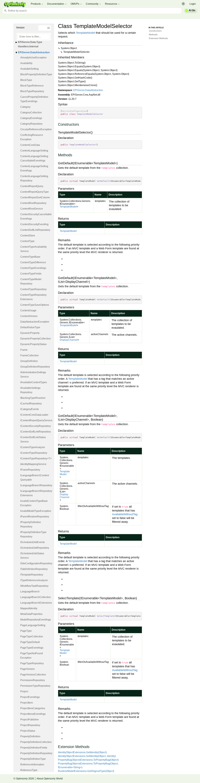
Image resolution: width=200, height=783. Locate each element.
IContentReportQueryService (36, 420)
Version (20, 27)
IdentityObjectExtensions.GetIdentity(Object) (82, 752)
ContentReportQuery (31, 186)
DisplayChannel (69, 339)
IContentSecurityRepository (35, 426)
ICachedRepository (31, 403)
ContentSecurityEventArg (34, 224)
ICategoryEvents (29, 409)
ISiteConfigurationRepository (36, 563)
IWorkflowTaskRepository (34, 586)
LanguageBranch (30, 591)
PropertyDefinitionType (33, 759)
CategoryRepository (31, 123)
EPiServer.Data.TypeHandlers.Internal (30, 44)
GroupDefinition (29, 361)
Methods (153, 34)
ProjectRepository (30, 725)
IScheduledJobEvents (32, 542)
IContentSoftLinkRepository (35, 431)
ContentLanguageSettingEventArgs (34, 168)
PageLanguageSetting (32, 625)
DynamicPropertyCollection (35, 338)
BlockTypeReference (32, 85)
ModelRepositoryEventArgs (35, 619)
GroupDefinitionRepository (35, 366)
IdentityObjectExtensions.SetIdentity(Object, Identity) (87, 756)
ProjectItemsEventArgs (33, 714)
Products (37, 3)
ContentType (27, 241)
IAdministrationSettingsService (33, 374)
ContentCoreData (30, 145)
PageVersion (27, 669)
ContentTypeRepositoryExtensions (33, 297)
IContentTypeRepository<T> (36, 458)
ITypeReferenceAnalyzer (34, 580)
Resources (112, 3)
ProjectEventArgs (30, 697)
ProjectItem (26, 702)
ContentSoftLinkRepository (35, 230)
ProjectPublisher (29, 719)
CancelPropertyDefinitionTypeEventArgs (34, 99)
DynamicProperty (30, 333)
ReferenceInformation (32, 764)
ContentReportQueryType (34, 191)
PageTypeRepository (32, 663)
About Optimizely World (50, 778)
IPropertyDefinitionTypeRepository (33, 534)
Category (25, 107)
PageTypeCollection (31, 636)
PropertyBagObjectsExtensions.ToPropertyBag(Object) (88, 759)
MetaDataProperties (31, 614)
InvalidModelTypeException (35, 511)
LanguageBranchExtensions (36, 602)
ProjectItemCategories (32, 708)
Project (24, 691)
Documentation (57, 3)
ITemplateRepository (31, 574)
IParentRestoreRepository (34, 516)
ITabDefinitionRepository (34, 569)
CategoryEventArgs (31, 118)
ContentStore (27, 235)
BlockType (26, 80)
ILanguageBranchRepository (36, 485)
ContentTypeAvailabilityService (33, 248)
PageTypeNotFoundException (31, 655)
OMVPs (76, 3)
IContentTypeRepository (33, 453)
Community (93, 3)
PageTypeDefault (30, 642)
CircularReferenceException (36, 129)
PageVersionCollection (33, 674)
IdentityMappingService (33, 464)
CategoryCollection (31, 112)
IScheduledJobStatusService (32, 555)
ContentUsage (28, 310)
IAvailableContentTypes (33, 382)
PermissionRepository (32, 680)
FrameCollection (29, 355)
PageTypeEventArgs (31, 647)
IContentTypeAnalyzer (32, 447)
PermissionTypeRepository (35, 685)
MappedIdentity (28, 608)
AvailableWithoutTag (125, 514)
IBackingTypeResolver (32, 398)
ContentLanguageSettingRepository (34, 178)
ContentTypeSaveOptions (34, 305)
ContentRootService (31, 208)
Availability (26, 63)
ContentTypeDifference (33, 262)
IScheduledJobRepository (34, 547)
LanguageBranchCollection (35, 597)
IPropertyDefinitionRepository (30, 524)
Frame (24, 349)
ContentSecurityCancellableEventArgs (36, 216)
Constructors (155, 31)
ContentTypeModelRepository (30, 281)
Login (193, 3)
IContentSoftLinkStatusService (33, 439)
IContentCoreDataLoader (34, 414)
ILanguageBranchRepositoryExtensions (36, 493)
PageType (26, 631)
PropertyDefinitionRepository (36, 753)
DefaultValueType (30, 327)
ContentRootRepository (33, 203)
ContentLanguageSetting (34, 150)
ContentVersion (29, 316)
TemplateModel (85, 32)
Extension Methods (158, 38)
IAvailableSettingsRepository (30, 390)
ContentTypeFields (30, 273)
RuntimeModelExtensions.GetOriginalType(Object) (86, 771)
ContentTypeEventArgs (33, 268)
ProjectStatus (27, 730)
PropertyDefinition (30, 736)
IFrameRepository (30, 469)
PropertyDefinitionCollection (36, 742)
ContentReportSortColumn (35, 197)
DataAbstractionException (34, 321)
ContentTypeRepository (33, 289)
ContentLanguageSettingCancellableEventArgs (34, 158)
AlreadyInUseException (33, 57)
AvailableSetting (29, 68)
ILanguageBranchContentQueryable (34, 477)
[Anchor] (56, 124)
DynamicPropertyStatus (33, 344)
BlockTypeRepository (32, 91)
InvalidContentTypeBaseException (34, 503)
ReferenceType (28, 770)
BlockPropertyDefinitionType (36, 74)
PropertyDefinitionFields (33, 747)
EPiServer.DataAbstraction (34, 52)
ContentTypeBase (30, 256)
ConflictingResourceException (31, 137)
